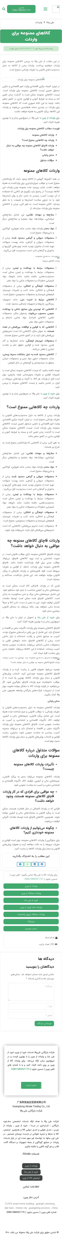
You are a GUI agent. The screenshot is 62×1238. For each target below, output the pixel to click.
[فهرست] (45, 9)
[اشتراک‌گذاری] (42, 864)
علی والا (50, 22)
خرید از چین (49, 393)
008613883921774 (27, 48)
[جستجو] (3, 9)
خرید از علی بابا (45, 617)
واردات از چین (48, 118)
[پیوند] (56, 9)
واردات (38, 22)
